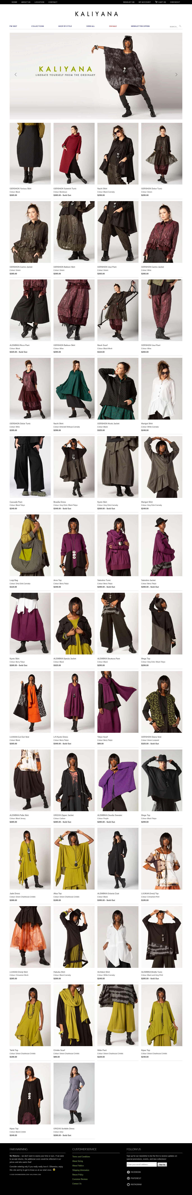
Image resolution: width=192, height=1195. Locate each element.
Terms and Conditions (81, 1157)
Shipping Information (80, 1170)
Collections (37, 26)
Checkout (175, 2)
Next (176, 74)
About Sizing (77, 1161)
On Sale (113, 26)
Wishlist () (129, 2)
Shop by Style (65, 26)
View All (90, 26)
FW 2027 (13, 26)
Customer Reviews (80, 1179)
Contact (52, 2)
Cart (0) (162, 2)
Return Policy (77, 1175)
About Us (26, 2)
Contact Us (77, 1184)
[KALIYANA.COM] (96, 14)
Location (39, 2)
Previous (16, 74)
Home (14, 2)
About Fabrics (78, 1166)
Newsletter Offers (140, 26)
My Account (145, 2)
